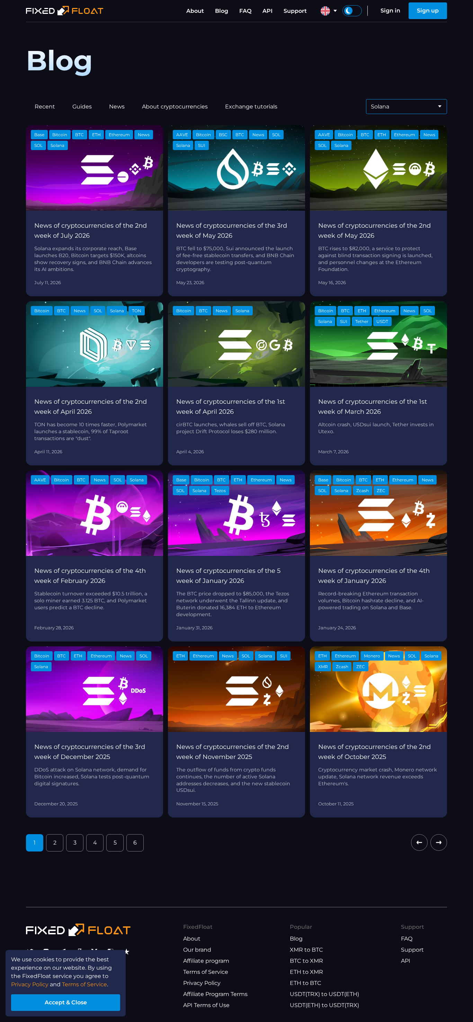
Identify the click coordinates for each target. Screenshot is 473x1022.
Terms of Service (205, 972)
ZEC (381, 490)
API (267, 11)
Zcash (362, 490)
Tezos (220, 490)
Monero (372, 655)
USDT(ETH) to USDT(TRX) (324, 1005)
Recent (45, 106)
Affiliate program (206, 961)
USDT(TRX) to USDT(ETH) (324, 994)
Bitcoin (59, 134)
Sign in (390, 10)
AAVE (182, 134)
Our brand (197, 949)
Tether (361, 321)
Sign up (428, 10)
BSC (223, 134)
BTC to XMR (306, 961)
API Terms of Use (206, 1005)
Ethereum (119, 134)
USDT (382, 321)
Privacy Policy (202, 983)
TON (136, 310)
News (117, 106)
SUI (201, 145)
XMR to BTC (306, 949)
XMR (323, 666)
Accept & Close (66, 1002)
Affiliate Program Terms (215, 994)
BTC (79, 134)
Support (295, 11)
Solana (57, 145)
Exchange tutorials (251, 106)
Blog (221, 11)
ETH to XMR (306, 972)
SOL (38, 145)
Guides (82, 106)
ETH (96, 134)
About (195, 11)
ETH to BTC (305, 983)
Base (39, 134)
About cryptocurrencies (175, 106)
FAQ (245, 11)
